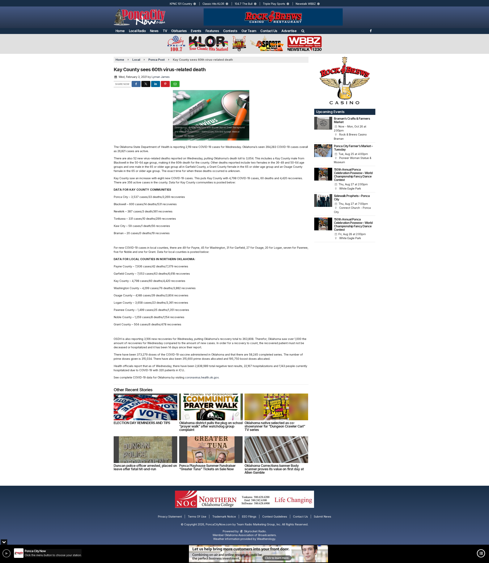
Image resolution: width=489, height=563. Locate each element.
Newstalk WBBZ (306, 3)
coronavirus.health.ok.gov (202, 377)
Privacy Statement (170, 516)
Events (196, 31)
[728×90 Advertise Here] (258, 553)
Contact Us (268, 31)
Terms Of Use (197, 516)
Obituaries (179, 31)
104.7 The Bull (244, 3)
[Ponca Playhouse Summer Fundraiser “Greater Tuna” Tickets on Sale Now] (211, 449)
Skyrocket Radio (254, 531)
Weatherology (266, 539)
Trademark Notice (224, 516)
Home (120, 31)
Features (212, 31)
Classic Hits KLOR (213, 3)
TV (165, 31)
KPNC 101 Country (181, 3)
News (154, 31)
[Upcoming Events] (323, 129)
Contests (230, 31)
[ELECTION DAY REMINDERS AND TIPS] (145, 407)
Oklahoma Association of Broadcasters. (251, 535)
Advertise (288, 31)
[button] (303, 31)
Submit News (322, 516)
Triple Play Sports (274, 3)
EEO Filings (249, 516)
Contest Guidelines (274, 516)
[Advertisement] (273, 17)
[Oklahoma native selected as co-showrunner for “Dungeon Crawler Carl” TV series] (276, 407)
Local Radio (137, 31)
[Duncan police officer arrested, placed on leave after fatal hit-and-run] (145, 449)
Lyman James (161, 76)
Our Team (248, 31)
